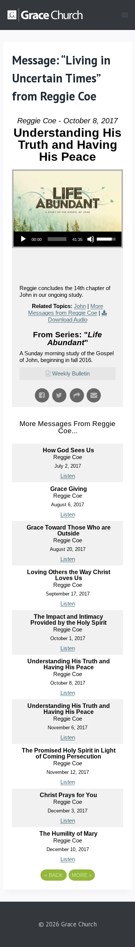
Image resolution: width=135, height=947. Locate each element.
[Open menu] (125, 15)
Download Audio (67, 319)
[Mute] (90, 239)
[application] (68, 239)
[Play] (23, 239)
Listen (67, 476)
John (80, 306)
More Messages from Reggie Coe (65, 309)
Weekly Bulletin (71, 373)
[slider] (57, 239)
